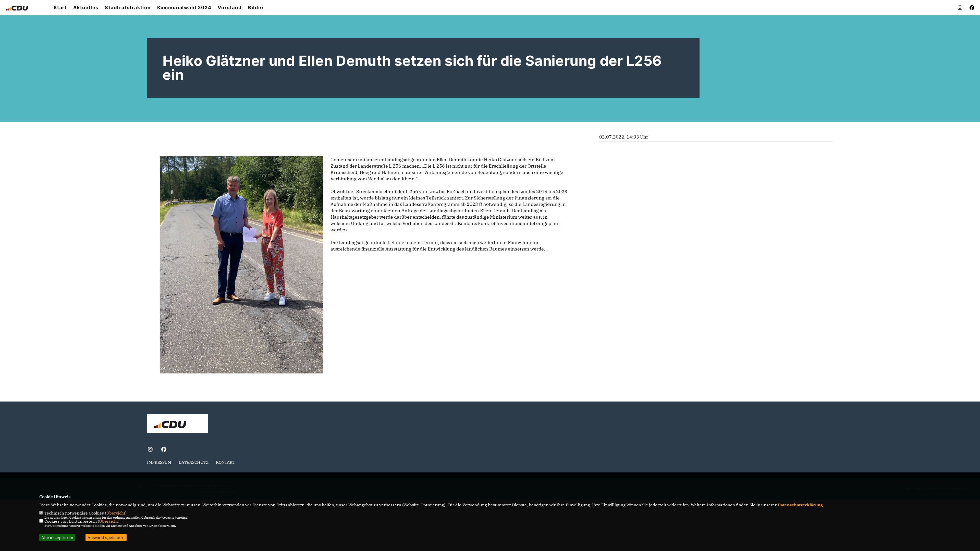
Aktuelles (86, 7)
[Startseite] (177, 424)
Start (60, 7)
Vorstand (229, 7)
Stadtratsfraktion (128, 7)
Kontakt (225, 462)
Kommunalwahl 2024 (184, 7)
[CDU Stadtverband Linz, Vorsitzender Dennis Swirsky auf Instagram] (150, 450)
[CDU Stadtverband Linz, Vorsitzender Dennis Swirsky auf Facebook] (164, 450)
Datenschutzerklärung (800, 504)
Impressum (159, 462)
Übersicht (115, 513)
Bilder (256, 7)
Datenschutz (194, 462)
